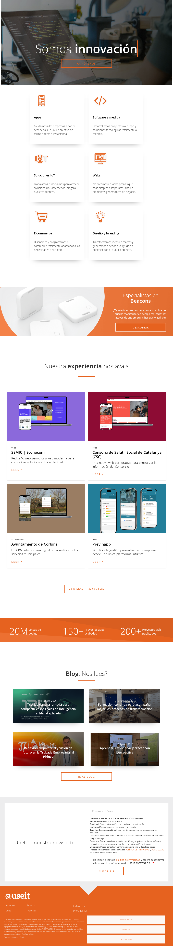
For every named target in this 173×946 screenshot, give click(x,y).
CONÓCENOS (86, 63)
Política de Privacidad (128, 859)
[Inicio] (17, 895)
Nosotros (10, 905)
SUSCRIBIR (106, 871)
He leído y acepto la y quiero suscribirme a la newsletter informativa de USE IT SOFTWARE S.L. (128, 861)
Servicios (31, 905)
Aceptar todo (126, 939)
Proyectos (31, 910)
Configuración (126, 919)
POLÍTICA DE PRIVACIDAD (138, 849)
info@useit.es (78, 906)
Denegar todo (126, 929)
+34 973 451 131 (79, 910)
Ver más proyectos (86, 589)
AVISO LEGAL (158, 849)
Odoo (8, 910)
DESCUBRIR (140, 327)
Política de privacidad (11, 937)
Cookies (22, 937)
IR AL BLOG (86, 776)
